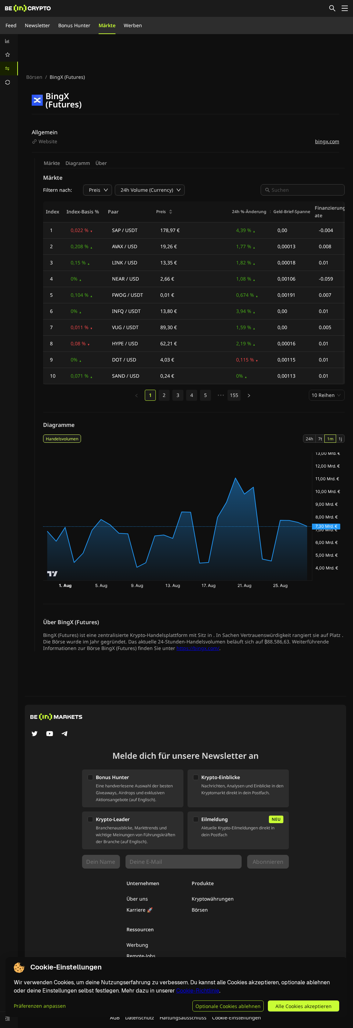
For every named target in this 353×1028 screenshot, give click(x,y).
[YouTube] (50, 734)
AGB (115, 1017)
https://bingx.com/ (197, 648)
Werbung (137, 945)
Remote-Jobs (141, 956)
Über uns (137, 898)
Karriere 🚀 (140, 909)
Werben (133, 25)
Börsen (34, 77)
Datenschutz (139, 1017)
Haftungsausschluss (183, 1017)
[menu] (9, 61)
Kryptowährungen (213, 898)
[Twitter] (34, 734)
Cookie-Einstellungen (236, 1017)
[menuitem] (9, 41)
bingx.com (327, 141)
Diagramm (77, 163)
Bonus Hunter (74, 25)
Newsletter (37, 25)
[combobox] (306, 190)
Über (101, 163)
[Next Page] (248, 395)
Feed (11, 25)
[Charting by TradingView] (53, 573)
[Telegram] (65, 734)
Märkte (107, 25)
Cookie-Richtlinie (197, 990)
